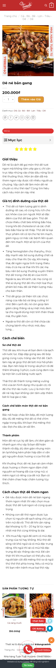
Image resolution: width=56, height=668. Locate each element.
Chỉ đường (38, 628)
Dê (31, 19)
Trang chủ (10, 16)
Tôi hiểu (28, 665)
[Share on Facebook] (10, 117)
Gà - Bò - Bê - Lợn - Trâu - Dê (32, 111)
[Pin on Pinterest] (27, 117)
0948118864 (44, 656)
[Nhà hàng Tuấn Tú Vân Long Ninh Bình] (26, 5)
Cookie (26, 661)
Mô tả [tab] (7, 131)
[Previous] (2, 615)
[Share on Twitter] (16, 117)
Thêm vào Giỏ (31, 99)
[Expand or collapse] (50, 140)
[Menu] (4, 5)
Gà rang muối (14, 623)
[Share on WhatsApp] (5, 117)
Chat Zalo (38, 621)
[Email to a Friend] (22, 117)
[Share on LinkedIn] (33, 117)
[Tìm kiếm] (46, 5)
